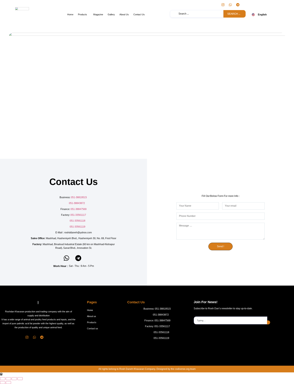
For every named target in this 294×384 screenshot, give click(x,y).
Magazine (98, 14)
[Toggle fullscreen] (8, 378)
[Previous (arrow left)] (2, 382)
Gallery (111, 14)
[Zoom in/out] (2, 378)
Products (82, 14)
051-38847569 (79, 209)
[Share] (14, 378)
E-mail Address (202, 314)
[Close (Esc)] (20, 378)
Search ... (233, 13)
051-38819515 (79, 197)
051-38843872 (77, 203)
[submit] (268, 322)
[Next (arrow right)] (8, 382)
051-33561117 (78, 215)
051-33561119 (77, 226)
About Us (124, 14)
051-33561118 (77, 220)
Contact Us (139, 14)
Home (70, 14)
